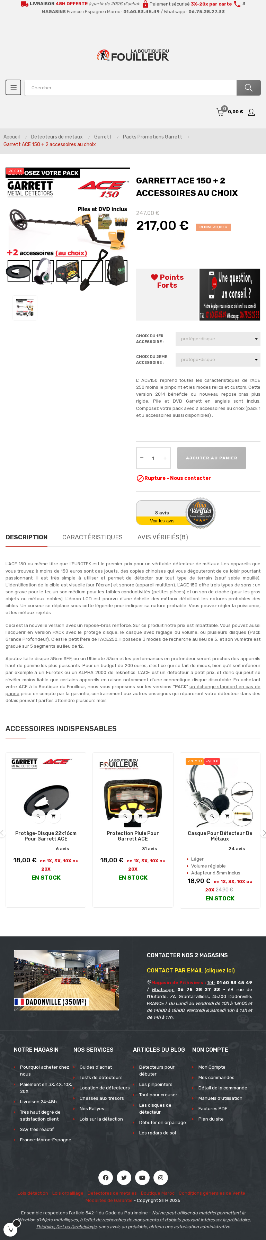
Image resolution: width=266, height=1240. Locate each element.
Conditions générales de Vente (212, 1193)
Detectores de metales (112, 1193)
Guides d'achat (96, 1067)
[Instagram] (160, 1177)
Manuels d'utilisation (220, 1098)
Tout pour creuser (158, 1094)
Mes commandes (216, 1077)
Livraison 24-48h (38, 1101)
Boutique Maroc (158, 1193)
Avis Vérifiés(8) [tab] (163, 537)
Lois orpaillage (67, 1193)
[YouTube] (142, 1177)
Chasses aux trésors (102, 1098)
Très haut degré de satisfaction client (40, 1115)
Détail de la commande (222, 1087)
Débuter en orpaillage (162, 1122)
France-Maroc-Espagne (45, 1139)
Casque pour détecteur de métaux (220, 836)
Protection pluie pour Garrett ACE (133, 836)
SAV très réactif (37, 1129)
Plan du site (211, 1119)
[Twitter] (124, 1177)
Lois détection (33, 1193)
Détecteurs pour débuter (157, 1070)
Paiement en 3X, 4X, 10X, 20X (46, 1088)
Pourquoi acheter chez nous (44, 1070)
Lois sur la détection (101, 1119)
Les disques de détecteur (155, 1109)
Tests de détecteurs (101, 1077)
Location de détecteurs (105, 1087)
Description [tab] (26, 537)
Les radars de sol (157, 1132)
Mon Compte (211, 1067)
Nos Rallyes (92, 1108)
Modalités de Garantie (109, 1200)
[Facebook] (105, 1177)
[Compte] (251, 112)
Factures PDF (212, 1108)
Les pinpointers (155, 1084)
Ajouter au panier (212, 458)
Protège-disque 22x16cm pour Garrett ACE (46, 836)
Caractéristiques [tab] (92, 537)
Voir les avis (162, 520)
